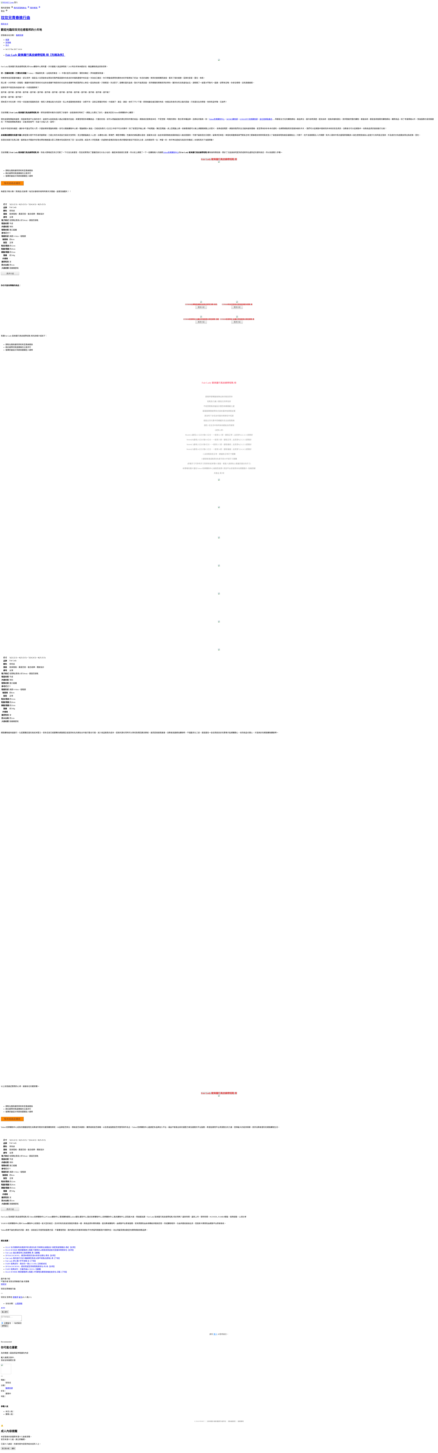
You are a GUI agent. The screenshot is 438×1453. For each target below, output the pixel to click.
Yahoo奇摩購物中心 (217, 119)
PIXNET (202, 1421)
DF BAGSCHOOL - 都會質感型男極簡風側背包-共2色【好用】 (30, 1266)
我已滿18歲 (5, 1448)
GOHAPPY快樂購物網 (249, 119)
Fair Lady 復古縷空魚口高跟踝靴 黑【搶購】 (23, 1253)
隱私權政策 (232, 1421)
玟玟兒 (3, 1284)
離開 (13, 1448)
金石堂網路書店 (265, 119)
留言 (20, 1297)
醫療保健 (19, 35)
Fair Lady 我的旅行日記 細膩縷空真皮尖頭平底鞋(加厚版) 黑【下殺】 (33, 1258)
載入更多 (5, 1312)
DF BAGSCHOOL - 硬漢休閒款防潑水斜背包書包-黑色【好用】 (30, 1255)
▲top (3, 1308)
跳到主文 (4, 24)
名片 (7, 45)
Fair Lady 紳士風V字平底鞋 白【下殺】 (21, 1261)
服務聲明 (241, 1421)
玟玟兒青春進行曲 (15, 18)
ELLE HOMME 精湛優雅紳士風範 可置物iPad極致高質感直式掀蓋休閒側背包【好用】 (40, 1250)
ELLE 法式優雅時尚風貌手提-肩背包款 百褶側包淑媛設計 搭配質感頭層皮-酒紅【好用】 (40, 1247)
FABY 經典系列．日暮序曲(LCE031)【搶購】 (23, 1269)
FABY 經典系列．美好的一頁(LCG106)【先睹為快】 (26, 1264)
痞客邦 (15, 1297)
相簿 (7, 40)
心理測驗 (18, 1304)
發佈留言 (5, 1326)
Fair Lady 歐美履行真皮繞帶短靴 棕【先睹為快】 (35, 54)
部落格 (8, 42)
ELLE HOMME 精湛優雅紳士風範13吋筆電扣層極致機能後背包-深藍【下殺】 (36, 1272)
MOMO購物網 (232, 119)
